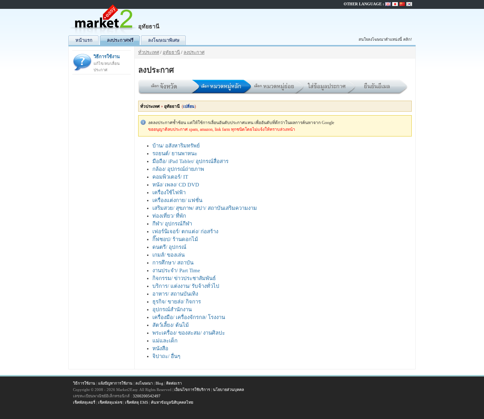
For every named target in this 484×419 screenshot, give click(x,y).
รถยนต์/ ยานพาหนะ (174, 153)
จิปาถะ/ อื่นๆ (166, 356)
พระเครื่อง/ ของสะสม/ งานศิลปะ (188, 333)
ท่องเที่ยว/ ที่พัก (169, 216)
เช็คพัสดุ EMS (136, 402)
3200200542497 (147, 396)
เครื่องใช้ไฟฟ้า (169, 192)
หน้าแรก (83, 40)
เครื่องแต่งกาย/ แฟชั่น (177, 200)
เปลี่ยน (189, 106)
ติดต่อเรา (174, 383)
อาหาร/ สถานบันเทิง (175, 294)
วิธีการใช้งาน (107, 63)
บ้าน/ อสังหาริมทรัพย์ (176, 146)
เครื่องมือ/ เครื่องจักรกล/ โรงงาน (188, 317)
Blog (159, 383)
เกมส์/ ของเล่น (168, 255)
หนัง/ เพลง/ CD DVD (175, 185)
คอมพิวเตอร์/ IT (170, 177)
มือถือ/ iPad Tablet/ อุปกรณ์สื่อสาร (190, 161)
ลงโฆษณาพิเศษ (164, 40)
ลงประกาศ (194, 52)
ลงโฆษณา (144, 383)
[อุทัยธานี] (103, 34)
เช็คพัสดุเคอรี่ (84, 402)
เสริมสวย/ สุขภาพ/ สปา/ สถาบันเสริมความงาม (204, 208)
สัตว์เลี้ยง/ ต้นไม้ (170, 325)
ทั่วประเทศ (148, 52)
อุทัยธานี (171, 52)
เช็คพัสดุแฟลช (110, 402)
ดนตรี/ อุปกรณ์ (169, 247)
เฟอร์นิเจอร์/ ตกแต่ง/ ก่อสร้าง (185, 231)
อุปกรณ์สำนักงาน (172, 309)
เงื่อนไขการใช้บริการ (192, 389)
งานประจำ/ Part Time (176, 270)
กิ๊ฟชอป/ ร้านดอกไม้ (175, 239)
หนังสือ (160, 348)
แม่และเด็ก (165, 340)
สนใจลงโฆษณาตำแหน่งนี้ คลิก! (385, 39)
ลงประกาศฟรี (120, 40)
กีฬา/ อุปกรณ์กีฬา (172, 224)
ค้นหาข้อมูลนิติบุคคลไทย (172, 402)
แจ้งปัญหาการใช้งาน (115, 383)
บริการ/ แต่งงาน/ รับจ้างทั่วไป (185, 286)
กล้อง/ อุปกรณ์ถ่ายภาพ (178, 169)
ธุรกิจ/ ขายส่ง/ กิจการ (176, 302)
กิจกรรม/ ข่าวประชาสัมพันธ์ (184, 278)
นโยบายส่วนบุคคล (228, 389)
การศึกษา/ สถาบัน (172, 263)
